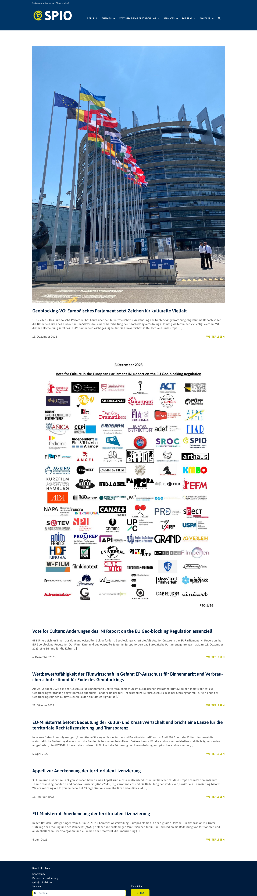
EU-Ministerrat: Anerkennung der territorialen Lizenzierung (91, 813)
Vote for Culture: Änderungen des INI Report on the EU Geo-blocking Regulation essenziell (122, 631)
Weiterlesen (215, 336)
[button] (219, 18)
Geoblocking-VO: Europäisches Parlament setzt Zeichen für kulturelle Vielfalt (109, 310)
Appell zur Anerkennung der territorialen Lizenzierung (86, 770)
